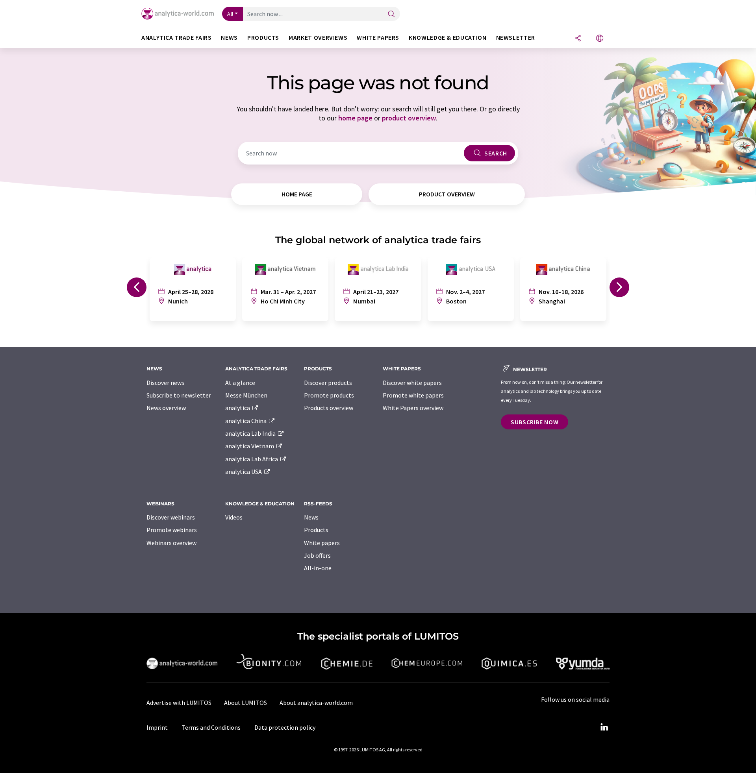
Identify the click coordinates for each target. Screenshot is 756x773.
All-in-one (318, 568)
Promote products (329, 395)
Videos (234, 517)
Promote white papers (413, 395)
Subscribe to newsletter (178, 395)
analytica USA (244, 471)
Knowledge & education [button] (447, 37)
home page (355, 117)
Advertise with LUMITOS (178, 702)
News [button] (229, 37)
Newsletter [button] (515, 37)
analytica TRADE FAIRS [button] (176, 37)
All (230, 13)
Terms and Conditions (211, 727)
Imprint (157, 727)
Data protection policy (284, 727)
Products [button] (263, 37)
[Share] (578, 38)
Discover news (165, 382)
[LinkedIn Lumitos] (604, 727)
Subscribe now (534, 422)
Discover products (328, 382)
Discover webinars (170, 517)
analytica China (246, 421)
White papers (322, 543)
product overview (409, 117)
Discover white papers (412, 382)
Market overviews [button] (318, 37)
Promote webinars (171, 530)
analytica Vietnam (250, 446)
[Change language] (599, 38)
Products (316, 530)
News (311, 517)
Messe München (246, 395)
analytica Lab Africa (252, 459)
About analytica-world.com (316, 702)
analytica (238, 408)
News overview (166, 408)
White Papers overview (413, 408)
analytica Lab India (251, 433)
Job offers (317, 555)
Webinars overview (171, 543)
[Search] (391, 14)
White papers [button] (378, 37)
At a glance (240, 382)
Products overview (328, 408)
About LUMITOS (245, 702)
